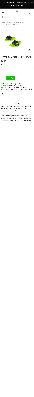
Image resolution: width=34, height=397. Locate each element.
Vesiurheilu (7, 22)
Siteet (22, 22)
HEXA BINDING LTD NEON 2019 (15, 23)
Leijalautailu (16, 22)
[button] (31, 13)
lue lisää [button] (30, 68)
